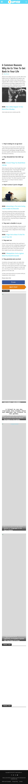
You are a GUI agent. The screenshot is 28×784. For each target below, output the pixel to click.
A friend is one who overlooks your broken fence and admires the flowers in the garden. (13, 418)
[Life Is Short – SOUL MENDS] (14, 346)
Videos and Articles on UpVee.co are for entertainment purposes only (14, 778)
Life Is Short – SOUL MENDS (12, 402)
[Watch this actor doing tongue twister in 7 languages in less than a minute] (14, 476)
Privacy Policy (15, 781)
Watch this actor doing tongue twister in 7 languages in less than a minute (13, 528)
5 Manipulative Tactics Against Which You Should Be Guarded (13, 254)
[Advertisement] (14, 19)
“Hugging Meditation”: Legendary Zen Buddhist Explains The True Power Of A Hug (14, 638)
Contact (20, 781)
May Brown (6, 74)
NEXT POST (13, 287)
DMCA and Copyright (6, 781)
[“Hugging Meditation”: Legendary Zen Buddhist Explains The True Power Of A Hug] (14, 587)
